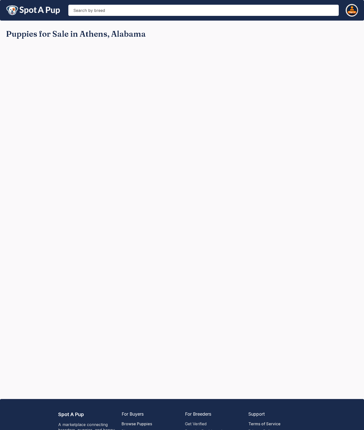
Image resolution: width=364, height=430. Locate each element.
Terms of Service (264, 423)
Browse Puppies (137, 423)
